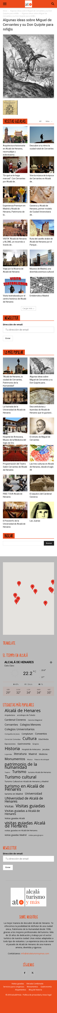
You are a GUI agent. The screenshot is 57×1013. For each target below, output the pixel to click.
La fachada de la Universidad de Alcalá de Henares (14, 409)
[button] (4, 4)
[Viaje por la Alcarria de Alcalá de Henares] (15, 258)
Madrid (33, 753)
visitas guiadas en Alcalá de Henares (21, 830)
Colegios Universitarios (19, 729)
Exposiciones (10, 744)
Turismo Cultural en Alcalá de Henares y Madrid (26, 781)
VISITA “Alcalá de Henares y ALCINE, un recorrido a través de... (15, 242)
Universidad (33, 793)
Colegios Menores (30, 724)
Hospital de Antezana (31, 749)
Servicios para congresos (13, 986)
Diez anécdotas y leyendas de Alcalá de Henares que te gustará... (41, 409)
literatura (20, 753)
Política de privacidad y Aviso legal (37, 995)
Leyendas (8, 754)
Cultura (30, 738)
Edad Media (44, 739)
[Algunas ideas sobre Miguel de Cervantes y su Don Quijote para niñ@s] (28, 97)
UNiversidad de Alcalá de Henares (24, 800)
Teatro (7, 772)
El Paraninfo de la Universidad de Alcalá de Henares (14, 524)
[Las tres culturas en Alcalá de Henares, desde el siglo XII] (42, 453)
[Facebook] (24, 973)
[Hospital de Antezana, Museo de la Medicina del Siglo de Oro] (15, 426)
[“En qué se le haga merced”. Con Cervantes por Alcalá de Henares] (15, 164)
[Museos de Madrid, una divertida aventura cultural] (42, 258)
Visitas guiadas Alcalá (15, 818)
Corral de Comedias (12, 739)
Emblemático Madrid (39, 296)
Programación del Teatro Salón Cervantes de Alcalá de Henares (15, 467)
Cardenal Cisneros (15, 719)
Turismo (19, 771)
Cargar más (27, 308)
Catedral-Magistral (35, 720)
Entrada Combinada (35, 983)
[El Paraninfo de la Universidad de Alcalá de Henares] (15, 510)
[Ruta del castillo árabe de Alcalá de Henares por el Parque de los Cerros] (42, 228)
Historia (12, 748)
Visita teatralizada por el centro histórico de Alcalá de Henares (14, 299)
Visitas (9, 806)
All (40, 121)
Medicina (43, 754)
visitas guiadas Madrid (15, 834)
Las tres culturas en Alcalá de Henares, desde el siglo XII (42, 467)
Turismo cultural (20, 776)
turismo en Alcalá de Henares (24, 787)
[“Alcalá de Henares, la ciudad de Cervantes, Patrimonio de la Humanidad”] (15, 365)
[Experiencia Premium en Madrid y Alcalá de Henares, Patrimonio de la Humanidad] (15, 194)
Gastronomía (24, 743)
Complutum (27, 733)
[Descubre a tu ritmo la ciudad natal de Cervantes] (42, 134)
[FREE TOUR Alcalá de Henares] (15, 483)
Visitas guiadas (30, 805)
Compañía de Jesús (12, 734)
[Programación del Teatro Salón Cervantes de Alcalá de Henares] (15, 453)
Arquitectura (10, 715)
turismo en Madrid (14, 793)
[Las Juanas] (42, 510)
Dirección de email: (13, 324)
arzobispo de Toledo (26, 715)
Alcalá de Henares (23, 710)
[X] (32, 973)
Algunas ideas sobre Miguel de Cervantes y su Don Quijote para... (41, 379)
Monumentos (15, 758)
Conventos (41, 733)
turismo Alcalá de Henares (39, 772)
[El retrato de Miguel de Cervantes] (42, 426)
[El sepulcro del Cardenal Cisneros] (42, 483)
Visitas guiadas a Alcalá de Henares (22, 812)
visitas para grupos (35, 835)
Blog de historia (35, 989)
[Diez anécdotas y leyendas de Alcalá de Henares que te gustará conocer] (42, 396)
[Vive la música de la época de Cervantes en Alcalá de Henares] (42, 164)
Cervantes (11, 724)
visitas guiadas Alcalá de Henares (25, 824)
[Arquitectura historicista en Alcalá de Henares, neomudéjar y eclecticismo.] (15, 134)
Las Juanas (35, 521)
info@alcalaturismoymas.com (35, 953)
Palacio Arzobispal (41, 759)
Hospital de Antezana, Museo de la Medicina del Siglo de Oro (14, 440)
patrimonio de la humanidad (21, 766)
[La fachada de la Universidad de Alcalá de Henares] (15, 396)
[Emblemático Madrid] (42, 285)
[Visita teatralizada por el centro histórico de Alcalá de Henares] (15, 285)
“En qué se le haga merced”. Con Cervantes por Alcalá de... (14, 178)
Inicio (5, 11)
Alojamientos (20, 989)
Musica (29, 759)
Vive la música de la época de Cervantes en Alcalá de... (42, 178)
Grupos (35, 744)
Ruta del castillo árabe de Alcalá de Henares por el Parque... (41, 242)
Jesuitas (46, 749)
